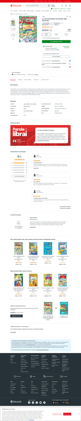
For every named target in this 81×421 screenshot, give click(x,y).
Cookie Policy (31, 419)
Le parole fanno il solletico (47, 256)
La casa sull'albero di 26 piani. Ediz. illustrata (33, 257)
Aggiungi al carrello (57, 41)
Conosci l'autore (45, 79)
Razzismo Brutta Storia (65, 370)
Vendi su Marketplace (35, 363)
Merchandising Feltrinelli (65, 386)
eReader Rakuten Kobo (65, 393)
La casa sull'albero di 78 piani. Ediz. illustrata (18, 288)
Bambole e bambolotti (43, 393)
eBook (11, 391)
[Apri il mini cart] (66, 5)
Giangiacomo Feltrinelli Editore (65, 361)
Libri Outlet (12, 385)
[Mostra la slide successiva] (13, 39)
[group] (42, 9)
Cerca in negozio (56, 56)
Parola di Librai (27, 79)
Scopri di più (33, 227)
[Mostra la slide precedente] (13, 19)
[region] (40, 414)
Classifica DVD (34, 387)
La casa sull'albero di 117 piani (33, 288)
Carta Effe (23, 359)
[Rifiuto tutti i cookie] (79, 413)
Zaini (53, 387)
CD (21, 384)
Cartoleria (54, 384)
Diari (53, 385)
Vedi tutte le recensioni (65, 208)
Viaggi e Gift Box (65, 388)
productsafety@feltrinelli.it (42, 349)
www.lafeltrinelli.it (30, 344)
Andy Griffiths (46, 23)
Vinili (22, 389)
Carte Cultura (23, 364)
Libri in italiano (13, 384)
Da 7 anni (57, 110)
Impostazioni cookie (57, 414)
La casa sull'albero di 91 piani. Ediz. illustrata (62, 288)
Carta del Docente (56, 60)
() (49, 27)
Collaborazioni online (35, 365)
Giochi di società (44, 390)
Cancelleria (54, 389)
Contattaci (43, 366)
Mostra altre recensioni (65, 206)
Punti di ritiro (50, 1)
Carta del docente (24, 366)
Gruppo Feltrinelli (65, 359)
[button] (48, 5)
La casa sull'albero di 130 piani (62, 257)
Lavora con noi (13, 362)
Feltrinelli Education (66, 368)
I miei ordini (43, 361)
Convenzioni (60, 1)
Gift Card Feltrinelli (24, 362)
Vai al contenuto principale (15, 1)
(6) (24, 159)
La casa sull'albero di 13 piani (18, 257)
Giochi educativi (44, 388)
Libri (11, 329)
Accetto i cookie (67, 414)
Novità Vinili (23, 391)
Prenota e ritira (23, 361)
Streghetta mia (64, 316)
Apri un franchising (34, 358)
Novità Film (33, 385)
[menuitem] (12, 11)
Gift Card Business (34, 361)
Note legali (13, 332)
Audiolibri (12, 392)
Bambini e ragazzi (17, 329)
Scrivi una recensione (19, 176)
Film (32, 384)
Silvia (37, 155)
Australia (36, 74)
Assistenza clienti (68, 1)
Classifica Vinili (24, 392)
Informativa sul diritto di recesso (56, 363)
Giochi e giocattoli (45, 384)
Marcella (38, 191)
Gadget (63, 390)
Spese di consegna (45, 368)
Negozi (45, 1)
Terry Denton (57, 23)
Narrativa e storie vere (27, 329)
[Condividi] (70, 16)
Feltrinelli (48, 38)
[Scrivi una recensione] (52, 27)
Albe (37, 174)
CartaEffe (36, 1)
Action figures (44, 395)
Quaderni (53, 392)
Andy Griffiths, (27, 104)
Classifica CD (23, 387)
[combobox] (37, 5)
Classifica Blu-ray (34, 389)
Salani (55, 24)
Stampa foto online (24, 371)
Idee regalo (64, 384)
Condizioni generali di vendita (55, 360)
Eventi (55, 1)
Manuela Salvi (45, 24)
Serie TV (32, 391)
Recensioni (36, 79)
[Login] (70, 5)
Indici (22, 369)
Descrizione (13, 79)
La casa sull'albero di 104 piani (48, 288)
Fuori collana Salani (28, 110)
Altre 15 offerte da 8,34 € (55, 38)
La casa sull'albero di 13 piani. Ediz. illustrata (48, 316)
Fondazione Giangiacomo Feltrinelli (65, 365)
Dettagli (20, 79)
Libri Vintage (12, 389)
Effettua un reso (44, 362)
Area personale (44, 359)
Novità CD (23, 385)
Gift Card (41, 1)
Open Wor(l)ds (54, 391)
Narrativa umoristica (38, 329)
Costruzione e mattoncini (44, 386)
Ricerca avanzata (53, 6)
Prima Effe (33, 366)
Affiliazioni (33, 359)
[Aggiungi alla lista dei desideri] (67, 16)
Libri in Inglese (13, 387)
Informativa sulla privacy (55, 366)
